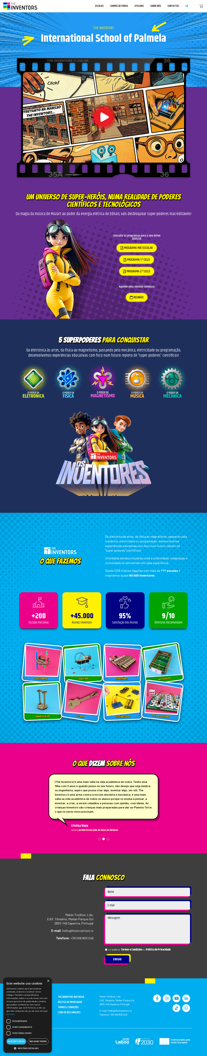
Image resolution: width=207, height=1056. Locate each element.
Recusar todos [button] (38, 1041)
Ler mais (10, 1014)
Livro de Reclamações (69, 1013)
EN (186, 6)
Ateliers (139, 6)
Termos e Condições (131, 950)
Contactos (173, 6)
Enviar (117, 959)
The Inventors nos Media (71, 997)
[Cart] (201, 6)
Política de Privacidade (158, 950)
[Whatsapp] (186, 1008)
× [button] (48, 981)
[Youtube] (176, 998)
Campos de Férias (119, 6)
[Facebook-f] (157, 998)
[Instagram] (167, 998)
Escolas (99, 6)
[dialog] (27, 1015)
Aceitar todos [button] (16, 1041)
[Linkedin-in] (186, 998)
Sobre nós (155, 6)
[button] (103, 117)
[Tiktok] (176, 1008)
